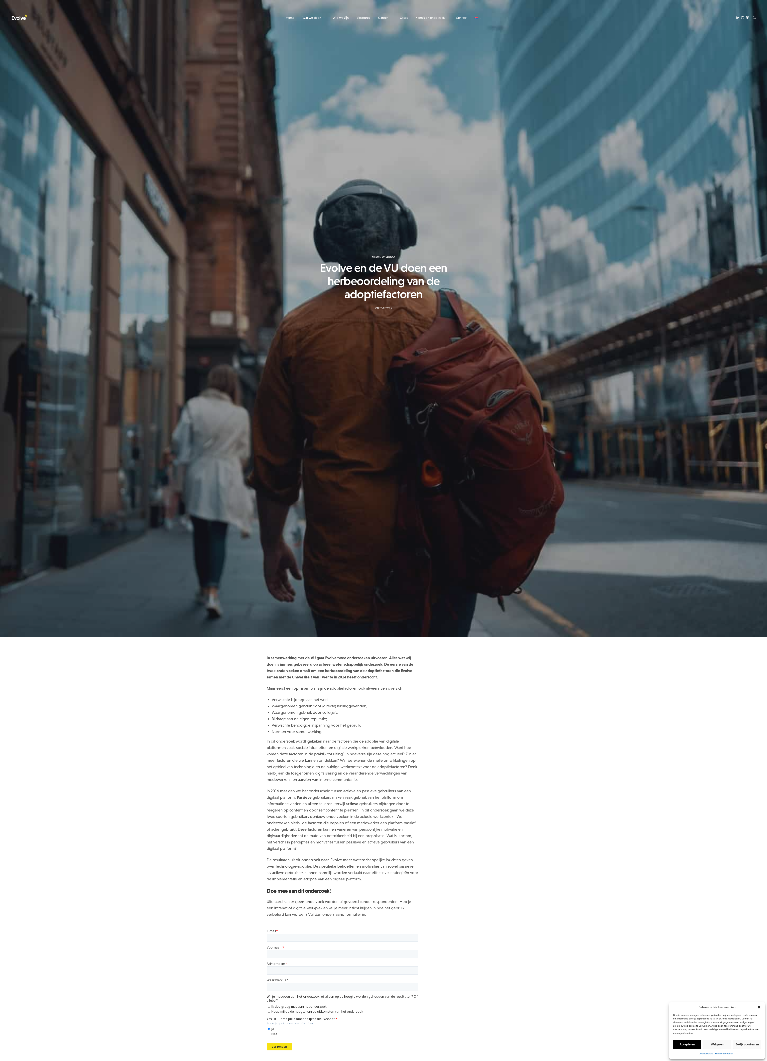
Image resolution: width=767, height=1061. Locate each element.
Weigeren (717, 1044)
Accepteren (687, 1044)
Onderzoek (388, 257)
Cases (404, 17)
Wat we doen (311, 17)
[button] (759, 1007)
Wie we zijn (341, 17)
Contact (461, 17)
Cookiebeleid (706, 1053)
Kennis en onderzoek (430, 17)
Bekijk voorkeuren (747, 1044)
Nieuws (376, 257)
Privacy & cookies (724, 1053)
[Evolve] (19, 18)
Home (290, 17)
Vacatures (363, 17)
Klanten (383, 17)
